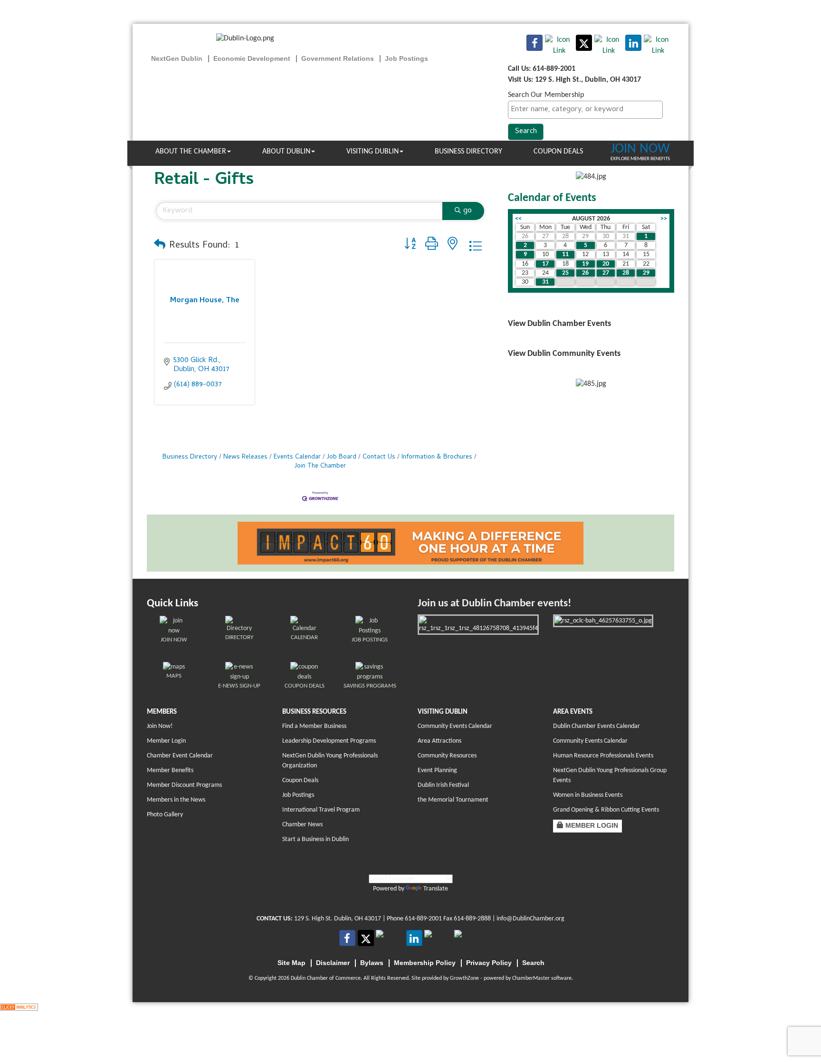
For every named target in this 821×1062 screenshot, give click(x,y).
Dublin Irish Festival (443, 785)
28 (625, 273)
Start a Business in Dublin (315, 839)
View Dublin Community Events (564, 353)
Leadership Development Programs (329, 741)
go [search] (467, 211)
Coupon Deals (558, 151)
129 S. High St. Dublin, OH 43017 (337, 918)
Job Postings (298, 795)
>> (663, 218)
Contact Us (379, 457)
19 (585, 264)
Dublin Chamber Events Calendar (596, 726)
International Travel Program (321, 809)
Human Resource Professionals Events (603, 755)
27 (605, 273)
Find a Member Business (314, 726)
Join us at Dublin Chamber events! (494, 603)
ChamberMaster (531, 978)
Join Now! (160, 726)
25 (565, 273)
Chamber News (302, 824)
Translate (435, 888)
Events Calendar (297, 457)
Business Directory (468, 151)
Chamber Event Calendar (180, 755)
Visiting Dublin (372, 151)
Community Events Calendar (455, 726)
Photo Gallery (165, 814)
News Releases (245, 457)
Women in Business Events (587, 795)
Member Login (166, 741)
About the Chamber (190, 151)
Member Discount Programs (184, 785)
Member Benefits (170, 770)
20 (605, 264)
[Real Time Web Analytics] (19, 1007)
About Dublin (286, 151)
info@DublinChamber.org (530, 918)
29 (646, 273)
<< (518, 218)
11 (565, 254)
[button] (159, 246)
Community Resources (447, 755)
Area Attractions (439, 741)
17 (545, 264)
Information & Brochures (436, 457)
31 (545, 282)
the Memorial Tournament (453, 800)
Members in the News (176, 800)
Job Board (341, 457)
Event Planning (437, 770)
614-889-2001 (423, 918)
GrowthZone (464, 978)
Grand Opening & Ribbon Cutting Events (606, 809)
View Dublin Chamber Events (559, 323)
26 (585, 273)
